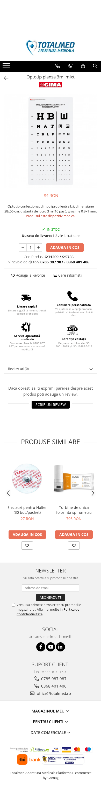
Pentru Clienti (48, 721)
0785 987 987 (53, 678)
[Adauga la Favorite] (27, 545)
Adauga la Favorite (30, 275)
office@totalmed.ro (53, 693)
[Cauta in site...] (95, 66)
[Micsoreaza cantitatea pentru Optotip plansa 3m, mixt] (23, 247)
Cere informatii (69, 275)
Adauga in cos (65, 247)
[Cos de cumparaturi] (83, 66)
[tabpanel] (50, 141)
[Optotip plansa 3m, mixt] (50, 141)
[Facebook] (40, 646)
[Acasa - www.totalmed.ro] (50, 48)
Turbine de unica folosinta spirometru (74, 510)
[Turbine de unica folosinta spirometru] (74, 478)
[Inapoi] (4, 78)
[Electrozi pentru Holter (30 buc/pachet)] (27, 478)
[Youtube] (50, 646)
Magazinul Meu (49, 711)
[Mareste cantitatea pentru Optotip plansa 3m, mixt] (38, 247)
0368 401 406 (53, 686)
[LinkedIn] (60, 646)
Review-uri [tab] (18, 368)
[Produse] (7, 67)
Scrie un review (50, 404)
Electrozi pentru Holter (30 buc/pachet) (27, 510)
